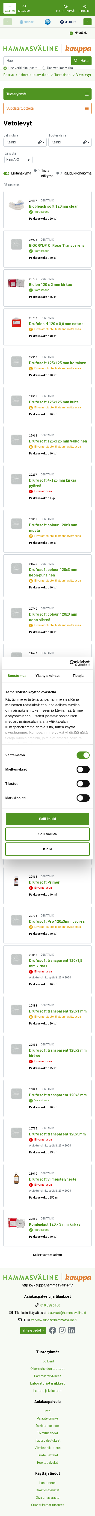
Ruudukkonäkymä (78, 173)
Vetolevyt (83, 75)
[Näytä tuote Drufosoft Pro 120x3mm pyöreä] (16, 920)
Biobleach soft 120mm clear (53, 206)
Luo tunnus (47, 1483)
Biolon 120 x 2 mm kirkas (50, 285)
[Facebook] (52, 1331)
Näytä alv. (81, 33)
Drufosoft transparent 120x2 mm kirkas (58, 1053)
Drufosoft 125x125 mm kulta (54, 402)
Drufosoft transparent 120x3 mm (58, 1095)
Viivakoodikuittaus (48, 1448)
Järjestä (10, 153)
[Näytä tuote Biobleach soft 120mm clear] (16, 205)
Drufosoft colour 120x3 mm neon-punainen (53, 572)
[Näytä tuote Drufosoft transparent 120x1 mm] (16, 1010)
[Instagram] (62, 1331)
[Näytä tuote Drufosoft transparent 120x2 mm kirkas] (16, 1049)
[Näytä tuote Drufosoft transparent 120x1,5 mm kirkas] (16, 959)
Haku (84, 61)
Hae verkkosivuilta (60, 68)
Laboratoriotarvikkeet (34, 75)
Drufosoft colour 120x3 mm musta (53, 527)
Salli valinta (47, 834)
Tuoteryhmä (57, 135)
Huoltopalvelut (47, 1462)
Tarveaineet (62, 75)
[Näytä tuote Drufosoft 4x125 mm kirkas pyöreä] (16, 479)
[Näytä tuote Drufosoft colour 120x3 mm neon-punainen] (16, 568)
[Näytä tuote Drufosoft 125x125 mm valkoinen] (16, 440)
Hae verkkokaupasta (23, 68)
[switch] (83, 769)
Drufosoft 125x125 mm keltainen (57, 363)
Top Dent (47, 1361)
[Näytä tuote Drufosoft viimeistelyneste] (16, 1178)
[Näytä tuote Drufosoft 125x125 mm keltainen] (16, 361)
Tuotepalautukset (47, 1440)
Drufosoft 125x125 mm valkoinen (58, 441)
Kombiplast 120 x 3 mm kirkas (54, 1224)
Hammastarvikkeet (47, 1376)
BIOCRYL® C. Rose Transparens (57, 245)
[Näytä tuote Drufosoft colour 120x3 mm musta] (16, 523)
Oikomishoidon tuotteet (47, 1368)
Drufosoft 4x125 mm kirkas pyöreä (53, 483)
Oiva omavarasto (47, 1497)
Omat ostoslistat (47, 1490)
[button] (87, 21)
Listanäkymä (21, 173)
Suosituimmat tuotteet (47, 1505)
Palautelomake (47, 1418)
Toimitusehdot (47, 1433)
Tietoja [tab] (78, 676)
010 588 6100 (50, 1305)
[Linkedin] (71, 1331)
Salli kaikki (47, 819)
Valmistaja (10, 135)
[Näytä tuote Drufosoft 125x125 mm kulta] (16, 400)
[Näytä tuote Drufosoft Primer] (16, 881)
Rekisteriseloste (47, 1425)
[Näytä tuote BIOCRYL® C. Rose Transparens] (16, 244)
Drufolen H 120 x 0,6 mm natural (56, 324)
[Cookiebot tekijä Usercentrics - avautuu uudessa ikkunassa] (69, 663)
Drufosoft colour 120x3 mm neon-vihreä (53, 617)
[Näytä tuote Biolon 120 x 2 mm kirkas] (16, 283)
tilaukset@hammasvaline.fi (67, 1312)
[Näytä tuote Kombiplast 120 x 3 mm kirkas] (16, 1223)
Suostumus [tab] (17, 676)
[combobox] (25, 142)
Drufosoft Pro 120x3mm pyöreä (57, 921)
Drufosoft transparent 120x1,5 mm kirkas (55, 963)
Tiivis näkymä (47, 173)
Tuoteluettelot (47, 1455)
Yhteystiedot (31, 1330)
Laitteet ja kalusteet (47, 1390)
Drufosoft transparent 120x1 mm (58, 1011)
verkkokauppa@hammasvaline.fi (54, 1320)
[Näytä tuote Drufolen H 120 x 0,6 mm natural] (16, 322)
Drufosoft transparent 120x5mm (57, 1134)
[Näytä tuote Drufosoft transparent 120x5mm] (16, 1132)
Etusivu (8, 75)
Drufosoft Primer (44, 882)
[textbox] (25, 142)
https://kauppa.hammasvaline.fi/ (47, 1285)
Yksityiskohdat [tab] (47, 676)
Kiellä (47, 849)
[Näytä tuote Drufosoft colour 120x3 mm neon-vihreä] (16, 613)
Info (47, 1411)
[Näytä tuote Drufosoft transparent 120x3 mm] (16, 1093)
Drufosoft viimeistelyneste (53, 1179)
